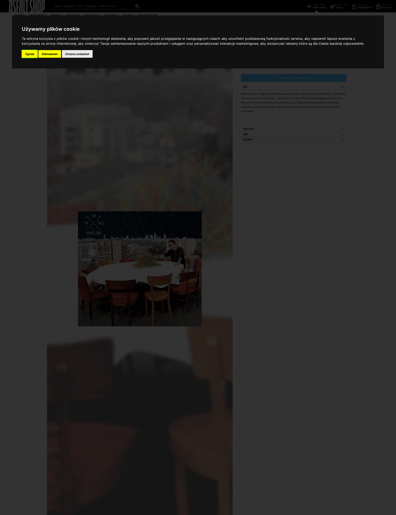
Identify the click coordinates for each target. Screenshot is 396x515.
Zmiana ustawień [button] (77, 54)
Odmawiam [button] (50, 54)
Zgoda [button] (29, 54)
